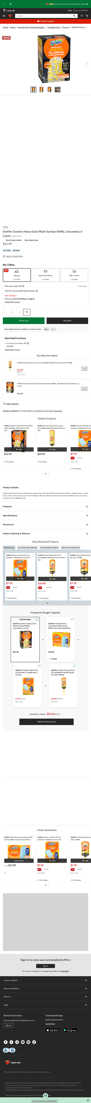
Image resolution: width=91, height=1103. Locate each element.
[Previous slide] (4, 4)
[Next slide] (87, 4)
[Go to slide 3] (49, 89)
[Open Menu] (4, 15)
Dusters (66, 27)
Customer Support (10, 980)
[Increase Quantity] (20, 312)
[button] (74, 15)
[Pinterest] (28, 1042)
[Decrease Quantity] (5, 312)
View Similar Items (31, 240)
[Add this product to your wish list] (26, 312)
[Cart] (87, 16)
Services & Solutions (11, 988)
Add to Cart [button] (23, 321)
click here (58, 411)
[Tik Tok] (34, 1042)
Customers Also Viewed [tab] (27, 548)
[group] (74, 457)
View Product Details (14, 240)
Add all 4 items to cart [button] (46, 722)
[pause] (10, 4)
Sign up (8, 1025)
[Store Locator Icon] (4, 10)
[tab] (16, 275)
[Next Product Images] (87, 64)
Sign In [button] (45, 966)
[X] (11, 1042)
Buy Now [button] (67, 321)
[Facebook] (6, 1042)
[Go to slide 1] (33, 89)
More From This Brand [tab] (70, 548)
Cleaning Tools (54, 27)
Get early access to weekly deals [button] (44, 1101)
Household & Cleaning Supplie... (31, 27)
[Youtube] (23, 1042)
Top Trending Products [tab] (49, 548)
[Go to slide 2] (41, 89)
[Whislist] (82, 16)
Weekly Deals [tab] (9, 548)
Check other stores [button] (12, 302)
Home (5, 27)
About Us (7, 997)
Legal (6, 1005)
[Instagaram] (17, 1042)
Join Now (65, 971)
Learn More (50, 1024)
